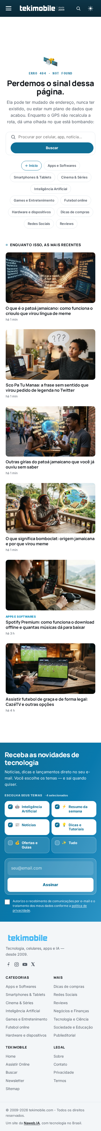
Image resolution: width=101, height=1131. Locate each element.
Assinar (50, 884)
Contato (60, 1064)
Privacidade (64, 1072)
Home (11, 1056)
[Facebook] (8, 964)
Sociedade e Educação (73, 1027)
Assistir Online (18, 1064)
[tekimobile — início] (42, 8)
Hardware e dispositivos (31, 212)
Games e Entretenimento (34, 200)
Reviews (67, 224)
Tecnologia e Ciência (71, 1019)
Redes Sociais (39, 224)
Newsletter (15, 1080)
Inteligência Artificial (50, 189)
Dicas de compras (75, 212)
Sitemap (13, 1088)
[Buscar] (78, 8)
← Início (31, 165)
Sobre (59, 1056)
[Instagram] (16, 964)
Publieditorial (64, 1035)
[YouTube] (24, 964)
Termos (60, 1080)
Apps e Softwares (62, 165)
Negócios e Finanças (71, 1011)
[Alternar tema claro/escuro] (90, 8)
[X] (33, 964)
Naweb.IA (32, 1123)
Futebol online (75, 200)
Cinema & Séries (74, 177)
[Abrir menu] (8, 8)
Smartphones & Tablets (32, 177)
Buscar (52, 148)
